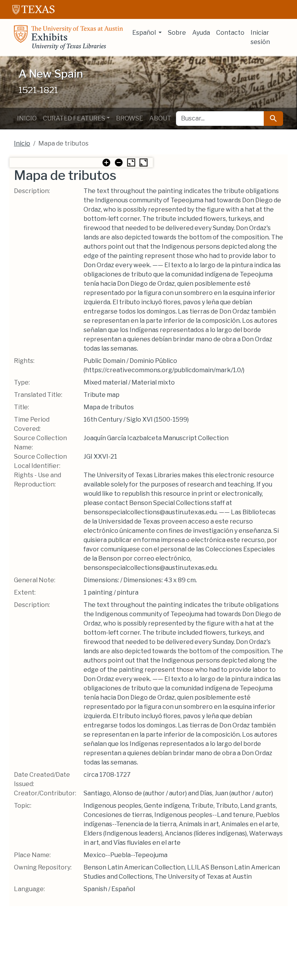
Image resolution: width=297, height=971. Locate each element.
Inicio (27, 118)
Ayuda (201, 32)
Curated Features (74, 118)
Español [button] (144, 32)
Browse (129, 118)
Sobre (177, 32)
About (160, 118)
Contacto (230, 32)
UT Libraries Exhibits (68, 37)
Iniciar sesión (260, 37)
